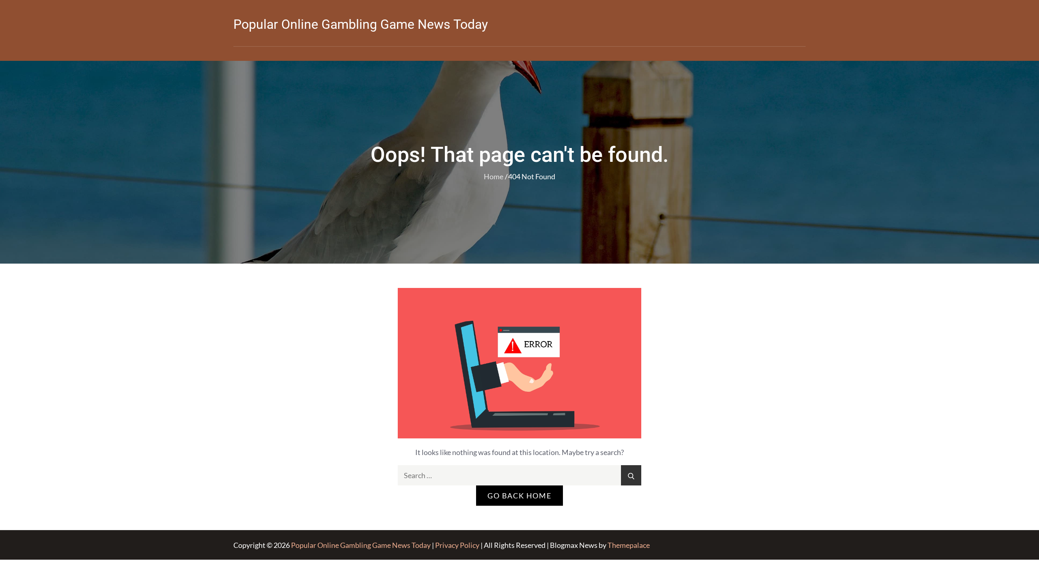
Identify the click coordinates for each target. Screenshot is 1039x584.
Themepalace (629, 545)
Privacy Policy (457, 545)
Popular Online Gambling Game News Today (360, 24)
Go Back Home (519, 495)
